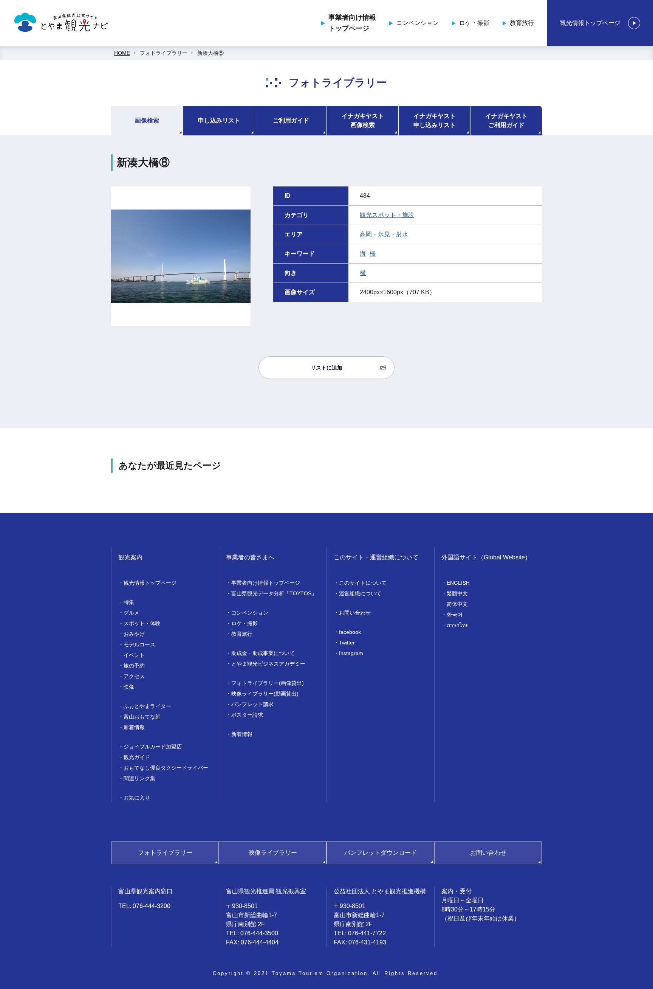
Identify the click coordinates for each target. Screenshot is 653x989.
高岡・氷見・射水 (384, 234)
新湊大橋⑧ (210, 53)
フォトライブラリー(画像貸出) (267, 683)
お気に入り (137, 798)
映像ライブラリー (273, 852)
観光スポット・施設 (387, 215)
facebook (350, 632)
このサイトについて (363, 583)
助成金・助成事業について (263, 653)
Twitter (347, 643)
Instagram (351, 653)
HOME (122, 53)
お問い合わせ (355, 613)
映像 (129, 687)
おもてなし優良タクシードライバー (166, 768)
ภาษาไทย (458, 625)
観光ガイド (137, 757)
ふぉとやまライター (147, 706)
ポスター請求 (247, 715)
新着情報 (134, 727)
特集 (129, 602)
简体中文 (457, 604)
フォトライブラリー (163, 53)
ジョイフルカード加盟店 (153, 747)
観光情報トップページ (590, 23)
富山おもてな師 (142, 717)
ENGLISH (458, 583)
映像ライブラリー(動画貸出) (265, 694)
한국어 (455, 615)
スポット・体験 (142, 623)
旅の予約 (134, 666)
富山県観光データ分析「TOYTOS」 (274, 593)
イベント (134, 655)
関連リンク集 (139, 778)
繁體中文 (457, 593)
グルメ (131, 613)
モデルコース (139, 644)
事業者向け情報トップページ (352, 23)
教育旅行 (522, 23)
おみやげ (134, 634)
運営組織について (360, 593)
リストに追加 (326, 368)
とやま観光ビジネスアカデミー (268, 664)
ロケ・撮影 (474, 23)
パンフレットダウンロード (380, 852)
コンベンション (417, 23)
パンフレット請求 (252, 704)
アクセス (134, 676)
